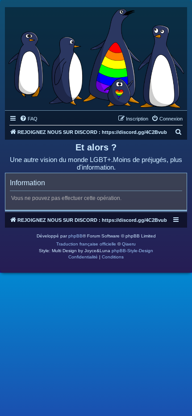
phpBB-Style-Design (132, 250)
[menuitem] (29, 118)
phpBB (75, 235)
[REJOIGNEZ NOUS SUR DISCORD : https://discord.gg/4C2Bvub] (96, 56)
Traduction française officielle (86, 243)
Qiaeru (129, 243)
